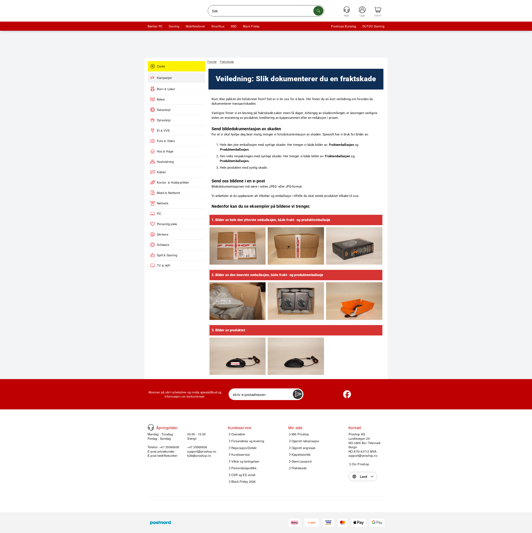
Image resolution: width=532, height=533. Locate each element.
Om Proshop (360, 464)
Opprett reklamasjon (305, 441)
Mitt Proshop (300, 434)
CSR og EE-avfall (243, 475)
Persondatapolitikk (243, 468)
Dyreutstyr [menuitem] (164, 120)
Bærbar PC (155, 26)
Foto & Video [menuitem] (166, 141)
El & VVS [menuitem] (163, 130)
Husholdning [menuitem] (165, 162)
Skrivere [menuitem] (162, 234)
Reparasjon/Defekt (244, 448)
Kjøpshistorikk (301, 454)
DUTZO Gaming (373, 26)
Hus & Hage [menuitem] (165, 151)
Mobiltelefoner (195, 26)
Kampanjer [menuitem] (164, 78)
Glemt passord (302, 461)
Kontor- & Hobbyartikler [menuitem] (173, 182)
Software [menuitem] (163, 245)
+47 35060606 (197, 447)
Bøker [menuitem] (161, 99)
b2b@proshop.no (199, 455)
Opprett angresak (303, 448)
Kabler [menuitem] (161, 172)
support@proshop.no (201, 451)
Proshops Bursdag (343, 26)
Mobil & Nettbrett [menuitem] (168, 193)
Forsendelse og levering (247, 441)
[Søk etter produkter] (318, 11)
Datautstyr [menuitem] (164, 110)
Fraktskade (299, 468)
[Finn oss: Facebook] (347, 394)
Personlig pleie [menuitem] (167, 224)
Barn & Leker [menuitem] (166, 89)
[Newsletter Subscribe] (297, 394)
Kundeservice (240, 454)
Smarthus (217, 26)
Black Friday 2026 (243, 481)
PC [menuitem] (159, 213)
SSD (234, 26)
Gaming (174, 26)
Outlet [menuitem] (161, 66)
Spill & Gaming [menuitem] (167, 255)
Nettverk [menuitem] (162, 203)
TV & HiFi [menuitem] (163, 265)
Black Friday (251, 26)
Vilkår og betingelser (245, 461)
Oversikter (238, 434)
